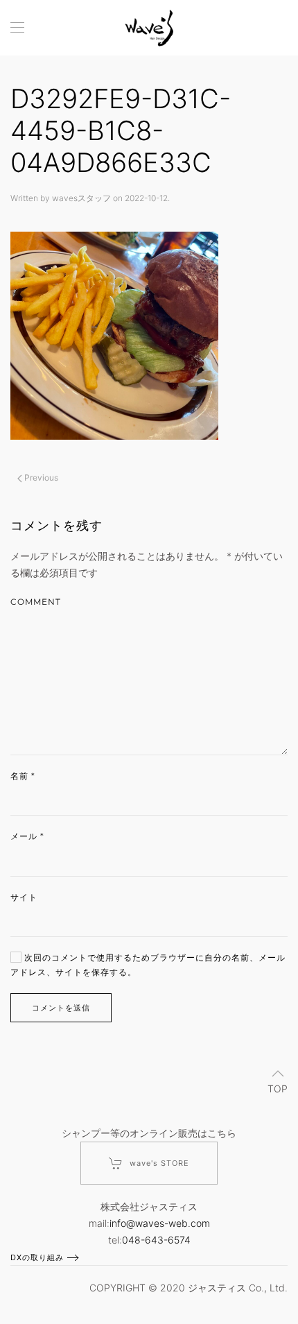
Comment (35, 601)
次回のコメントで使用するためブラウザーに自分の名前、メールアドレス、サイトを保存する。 (148, 964)
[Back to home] (149, 27)
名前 (22, 776)
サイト (23, 897)
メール (27, 836)
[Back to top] (278, 1074)
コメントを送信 (61, 1008)
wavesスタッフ (81, 198)
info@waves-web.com (159, 1223)
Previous (40, 477)
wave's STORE (159, 1163)
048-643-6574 (156, 1240)
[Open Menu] (17, 27)
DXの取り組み (37, 1257)
